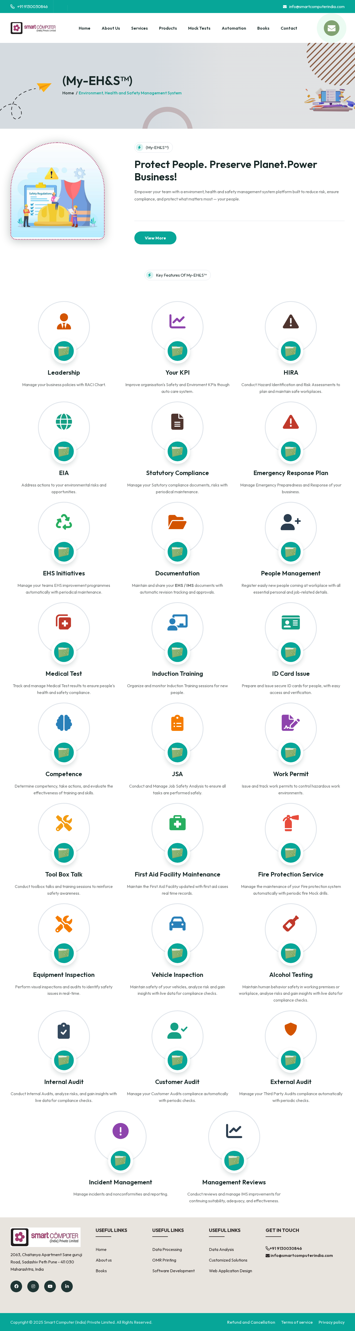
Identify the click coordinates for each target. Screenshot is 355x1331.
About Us (111, 28)
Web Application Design (230, 1270)
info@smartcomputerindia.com (317, 6)
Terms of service (297, 1322)
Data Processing (167, 1249)
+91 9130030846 (32, 6)
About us (104, 1260)
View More (155, 238)
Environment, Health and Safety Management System (130, 92)
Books (263, 28)
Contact (289, 28)
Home (84, 28)
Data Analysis (221, 1249)
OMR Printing (164, 1260)
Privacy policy (332, 1322)
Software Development (173, 1270)
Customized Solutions (228, 1260)
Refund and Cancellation (251, 1322)
